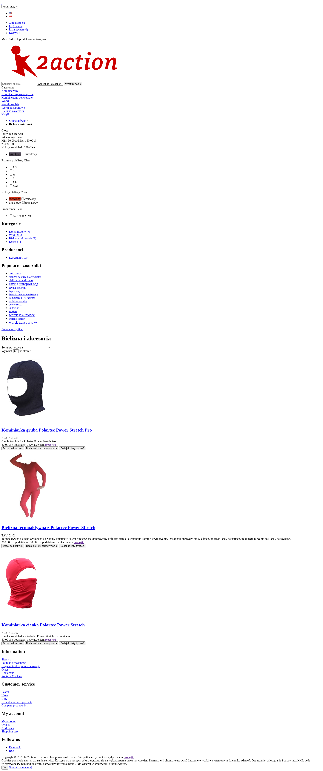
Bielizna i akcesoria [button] (12, 111)
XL (15, 182)
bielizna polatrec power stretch (25, 277)
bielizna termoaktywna (21, 280)
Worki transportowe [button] (13, 107)
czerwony (30, 199)
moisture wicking (18, 301)
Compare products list (14, 705)
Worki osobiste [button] (10, 104)
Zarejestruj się (17, 22)
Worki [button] (5, 101)
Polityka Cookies (11, 676)
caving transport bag (23, 284)
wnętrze (13, 311)
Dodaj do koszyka (12, 448)
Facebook (15, 747)
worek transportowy (23, 322)
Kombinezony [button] (9, 90)
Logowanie (15, 26)
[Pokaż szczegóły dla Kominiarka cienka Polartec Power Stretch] (24, 617)
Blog (4, 698)
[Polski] (10, 16)
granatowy (31, 202)
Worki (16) (15, 235)
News (4, 695)
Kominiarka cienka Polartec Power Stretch (43, 624)
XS (15, 167)
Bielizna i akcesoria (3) (22, 238)
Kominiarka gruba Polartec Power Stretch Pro (46, 430)
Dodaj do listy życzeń (72, 448)
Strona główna (17, 120)
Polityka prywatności (13, 662)
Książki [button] (5, 114)
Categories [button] (7, 87)
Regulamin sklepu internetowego (20, 666)
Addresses (7, 728)
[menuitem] (161, 94)
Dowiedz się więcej (20, 767)
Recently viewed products (16, 702)
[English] (10, 13)
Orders (5, 724)
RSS (11, 750)
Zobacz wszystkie (12, 329)
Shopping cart (9, 731)
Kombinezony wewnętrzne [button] (17, 94)
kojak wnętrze (16, 291)
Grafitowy (31, 154)
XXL (16, 185)
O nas (4, 669)
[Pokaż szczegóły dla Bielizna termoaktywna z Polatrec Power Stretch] (27, 519)
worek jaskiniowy (22, 315)
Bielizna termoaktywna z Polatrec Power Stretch (48, 527)
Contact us (7, 672)
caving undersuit (17, 287)
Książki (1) (15, 241)
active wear (15, 273)
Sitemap (6, 659)
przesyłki (50, 444)
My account (8, 721)
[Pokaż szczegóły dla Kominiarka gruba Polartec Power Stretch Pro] (24, 422)
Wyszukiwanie (73, 83)
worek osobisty (17, 318)
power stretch (16, 304)
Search (5, 692)
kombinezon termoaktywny (23, 294)
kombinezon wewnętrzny (22, 297)
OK (5, 767)
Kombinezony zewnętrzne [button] (17, 97)
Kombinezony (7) (19, 231)
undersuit (14, 307)
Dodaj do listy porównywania (41, 448)
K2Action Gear (22, 215)
